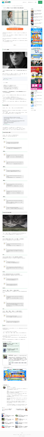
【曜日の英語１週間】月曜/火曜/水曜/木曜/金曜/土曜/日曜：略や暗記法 (38, 13)
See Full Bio (11, 361)
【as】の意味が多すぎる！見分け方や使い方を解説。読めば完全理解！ (38, 20)
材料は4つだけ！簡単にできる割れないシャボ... (38, 99)
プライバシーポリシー (29, 434)
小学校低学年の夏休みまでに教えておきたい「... (38, 102)
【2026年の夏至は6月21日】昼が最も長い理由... (38, 106)
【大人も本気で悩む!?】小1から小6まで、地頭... (38, 93)
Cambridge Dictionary (7, 124)
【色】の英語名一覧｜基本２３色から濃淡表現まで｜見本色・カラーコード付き (38, 17)
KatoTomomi (26, 9)
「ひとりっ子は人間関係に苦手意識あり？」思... (38, 96)
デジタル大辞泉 (6, 79)
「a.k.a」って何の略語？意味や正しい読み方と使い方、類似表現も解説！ (38, 10)
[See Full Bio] (13, 361)
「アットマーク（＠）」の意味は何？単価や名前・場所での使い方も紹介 (38, 23)
